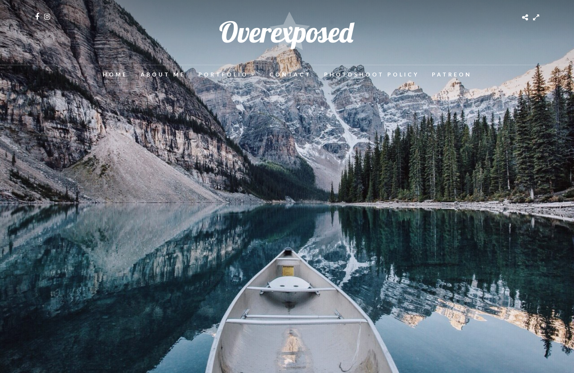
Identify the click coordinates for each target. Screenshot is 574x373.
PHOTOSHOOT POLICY (371, 74)
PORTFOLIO (223, 74)
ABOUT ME (163, 74)
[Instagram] (47, 16)
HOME (115, 74)
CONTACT (290, 74)
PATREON (452, 74)
